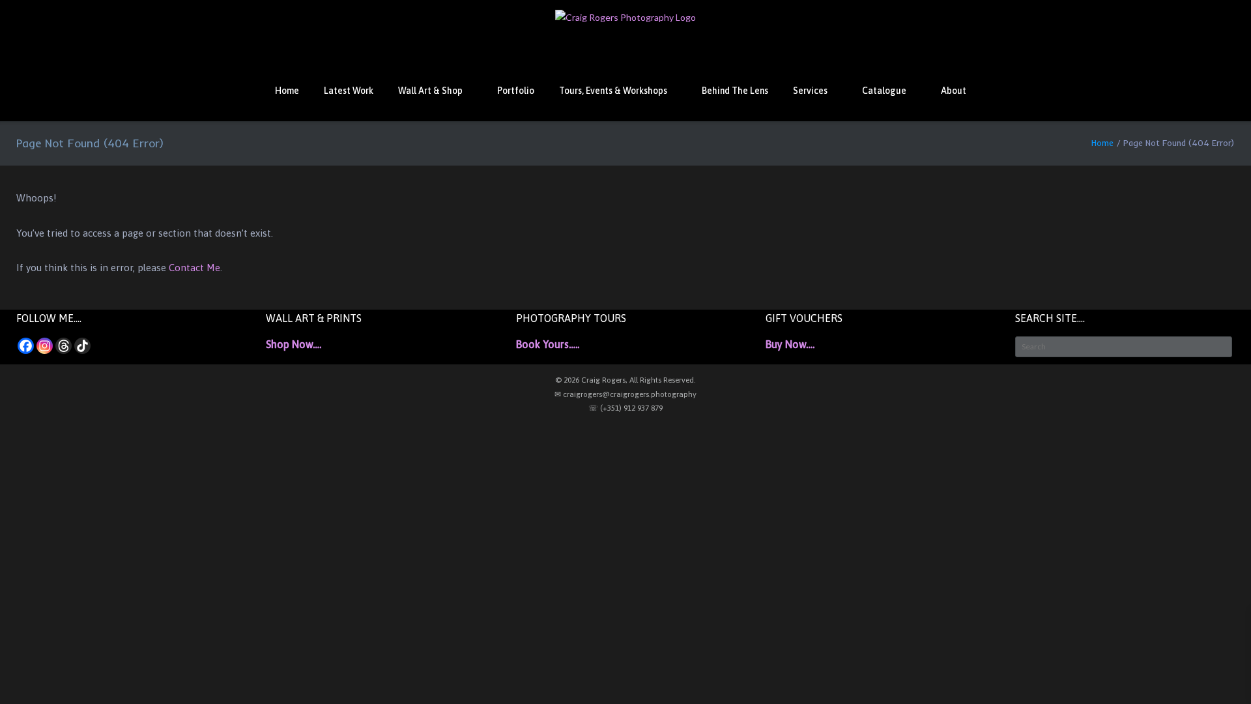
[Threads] (63, 346)
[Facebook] (26, 346)
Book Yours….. (547, 344)
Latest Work (348, 90)
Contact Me (194, 267)
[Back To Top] (1218, 672)
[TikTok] (82, 346)
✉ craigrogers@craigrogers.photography (625, 394)
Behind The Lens (735, 90)
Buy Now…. (790, 344)
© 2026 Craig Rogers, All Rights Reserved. (625, 380)
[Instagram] (44, 346)
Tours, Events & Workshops (613, 90)
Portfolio (515, 90)
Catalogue (884, 90)
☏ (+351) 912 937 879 (625, 408)
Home (287, 90)
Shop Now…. (293, 344)
